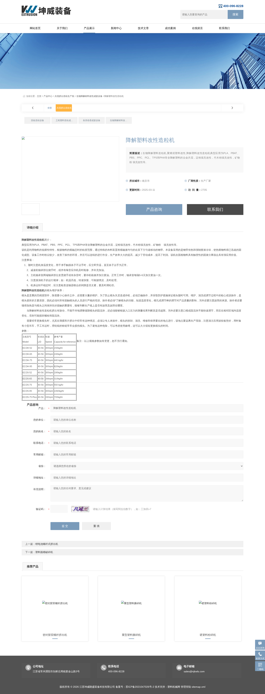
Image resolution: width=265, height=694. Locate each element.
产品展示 (89, 28)
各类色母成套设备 (91, 120)
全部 (49, 108)
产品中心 (48, 96)
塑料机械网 (173, 686)
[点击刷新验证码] (80, 509)
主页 (39, 96)
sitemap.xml (198, 686)
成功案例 (170, 28)
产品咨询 (154, 209)
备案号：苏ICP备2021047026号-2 (135, 686)
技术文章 (143, 28)
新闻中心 (116, 28)
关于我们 (62, 28)
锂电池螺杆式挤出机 (46, 544)
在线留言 (197, 28)
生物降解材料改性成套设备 (89, 96)
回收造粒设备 (37, 120)
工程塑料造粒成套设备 (66, 120)
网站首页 (35, 28)
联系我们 (224, 28)
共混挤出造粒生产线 (64, 96)
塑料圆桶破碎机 (44, 552)
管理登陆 (186, 686)
